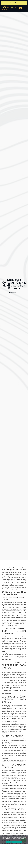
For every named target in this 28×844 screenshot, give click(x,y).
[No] (26, 839)
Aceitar (8, 842)
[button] (20, 8)
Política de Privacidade (17, 842)
